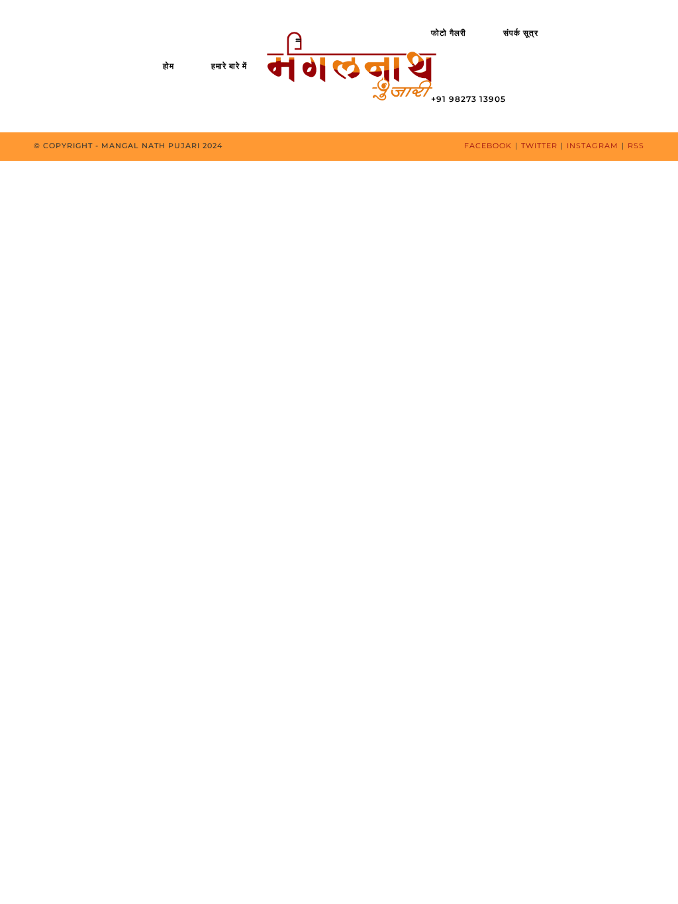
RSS (636, 145)
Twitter (539, 145)
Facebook (488, 145)
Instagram (592, 145)
